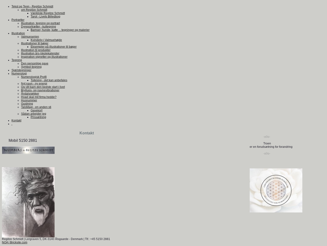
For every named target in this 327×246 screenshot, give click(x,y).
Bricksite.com (18, 242)
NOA (5, 242)
